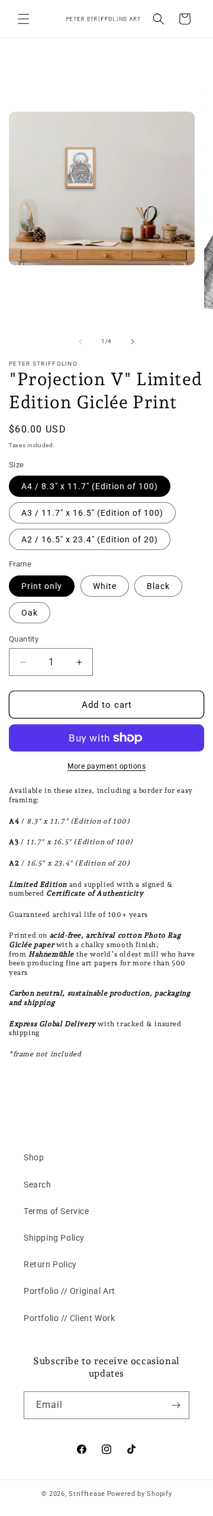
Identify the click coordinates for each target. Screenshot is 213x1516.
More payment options (106, 766)
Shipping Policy (54, 1237)
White (105, 586)
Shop (34, 1157)
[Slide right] (133, 341)
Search (37, 1184)
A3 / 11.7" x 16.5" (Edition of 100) (92, 513)
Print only (41, 586)
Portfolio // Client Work (69, 1318)
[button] (24, 19)
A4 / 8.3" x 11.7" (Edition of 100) (89, 486)
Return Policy (50, 1264)
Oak (29, 612)
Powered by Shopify (139, 1494)
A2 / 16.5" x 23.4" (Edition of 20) (89, 539)
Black (158, 586)
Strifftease (87, 1494)
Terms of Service (56, 1211)
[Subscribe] (176, 1405)
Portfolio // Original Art (69, 1291)
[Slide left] (80, 341)
